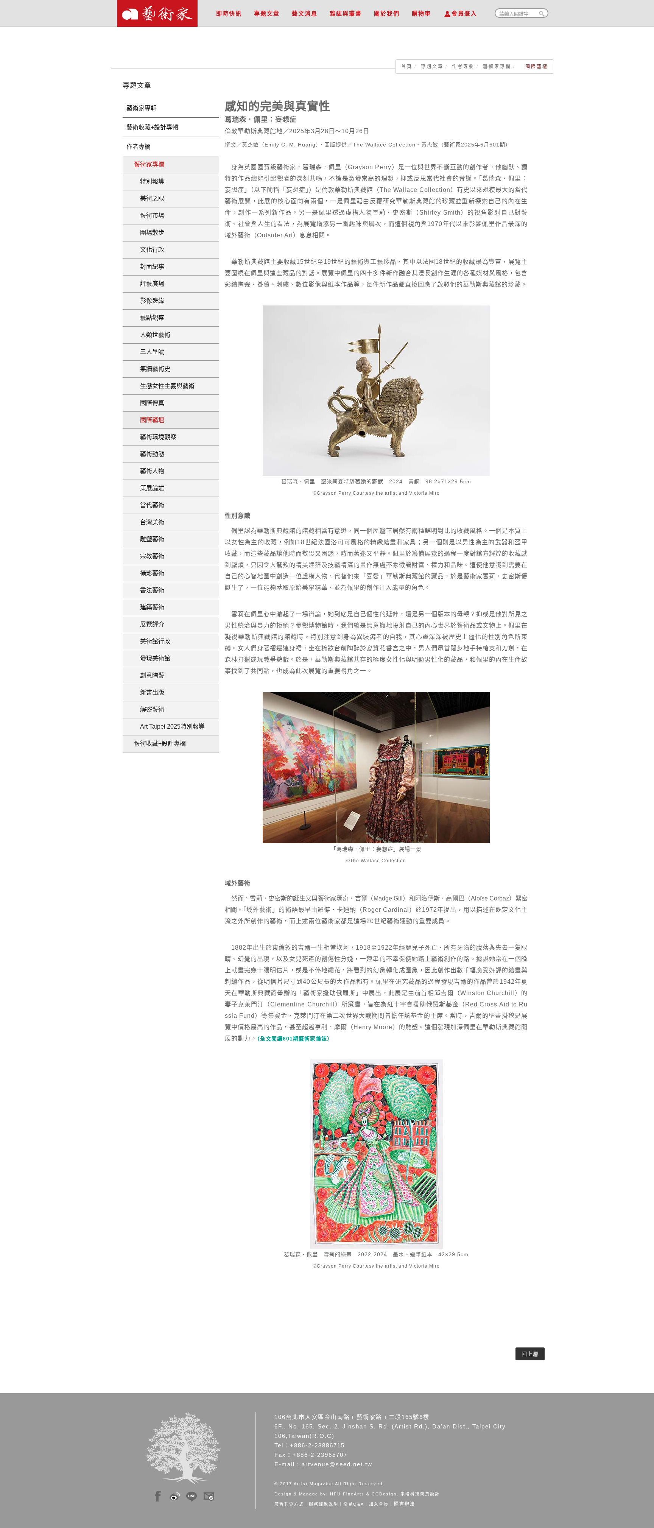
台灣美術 (149, 522)
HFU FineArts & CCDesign (363, 1494)
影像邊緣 (149, 301)
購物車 (421, 13)
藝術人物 (149, 471)
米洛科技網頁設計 (420, 1494)
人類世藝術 (152, 335)
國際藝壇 (149, 420)
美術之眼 (149, 198)
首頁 (407, 66)
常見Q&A (353, 1504)
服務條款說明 (323, 1504)
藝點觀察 (149, 318)
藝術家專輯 (141, 108)
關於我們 (387, 13)
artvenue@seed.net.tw (337, 1464)
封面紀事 (149, 266)
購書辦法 (404, 1504)
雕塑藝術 (149, 539)
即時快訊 (229, 13)
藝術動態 (149, 454)
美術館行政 (152, 641)
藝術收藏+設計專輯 (152, 127)
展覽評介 (149, 624)
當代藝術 (149, 505)
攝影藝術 (149, 573)
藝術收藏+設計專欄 (160, 743)
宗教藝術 (149, 556)
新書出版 (149, 692)
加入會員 (379, 1504)
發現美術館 (152, 658)
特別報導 (149, 181)
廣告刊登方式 (289, 1504)
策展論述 (149, 488)
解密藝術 (149, 709)
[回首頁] (157, 11)
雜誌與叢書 (346, 13)
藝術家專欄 (497, 66)
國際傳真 (149, 403)
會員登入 (464, 13)
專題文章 (267, 13)
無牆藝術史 (152, 369)
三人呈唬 (149, 352)
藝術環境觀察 (155, 437)
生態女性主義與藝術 (164, 386)
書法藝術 (149, 590)
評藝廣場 (149, 283)
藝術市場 (149, 215)
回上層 (530, 1354)
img (158, 1495)
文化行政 (149, 249)
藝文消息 (305, 13)
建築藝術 (149, 607)
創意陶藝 (149, 675)
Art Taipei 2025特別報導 (169, 726)
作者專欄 (463, 66)
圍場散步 (149, 232)
